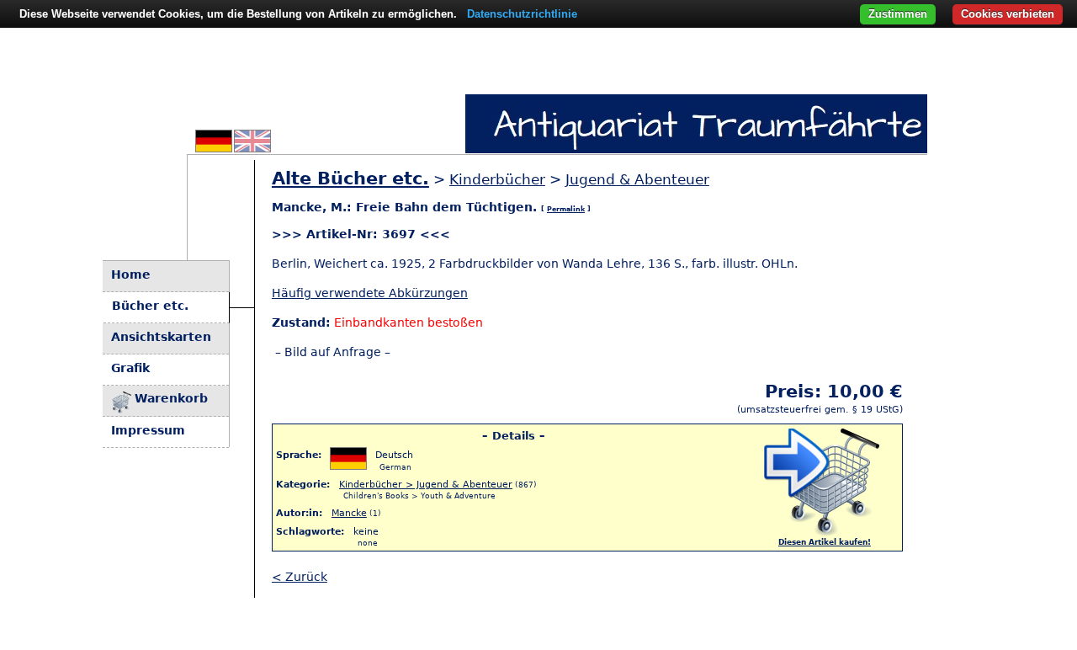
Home (131, 274)
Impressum (148, 430)
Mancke (349, 513)
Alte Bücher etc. (350, 178)
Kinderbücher (497, 179)
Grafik (130, 368)
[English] (252, 147)
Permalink (566, 209)
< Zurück (299, 576)
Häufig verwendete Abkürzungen (370, 293)
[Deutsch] (213, 147)
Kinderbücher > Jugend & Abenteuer (425, 484)
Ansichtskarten (161, 337)
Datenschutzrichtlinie (522, 14)
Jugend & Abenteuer (637, 179)
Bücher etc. (150, 305)
